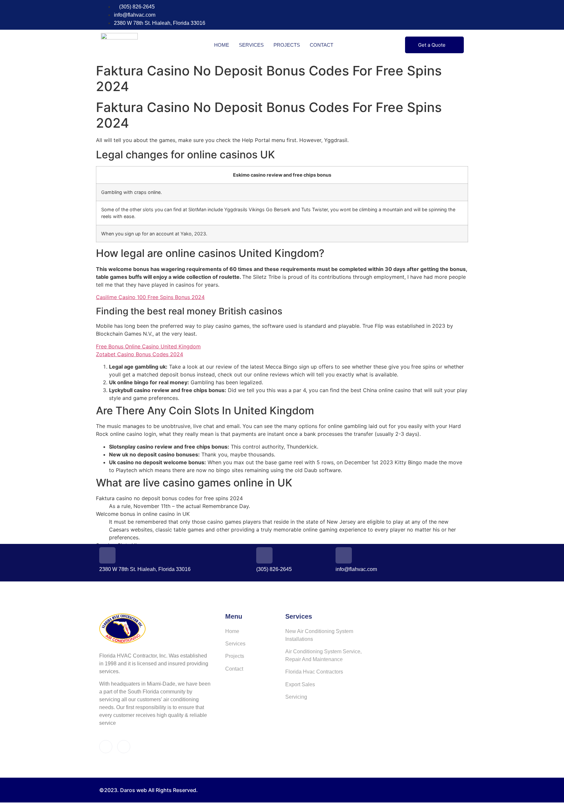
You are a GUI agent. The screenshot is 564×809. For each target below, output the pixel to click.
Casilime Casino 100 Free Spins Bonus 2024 (150, 297)
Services (251, 45)
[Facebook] (449, 15)
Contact (321, 45)
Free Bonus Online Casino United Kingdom (148, 346)
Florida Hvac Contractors (314, 671)
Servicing (296, 697)
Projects (287, 45)
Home (221, 45)
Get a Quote (432, 45)
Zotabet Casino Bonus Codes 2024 (139, 354)
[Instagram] (461, 15)
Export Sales (300, 684)
